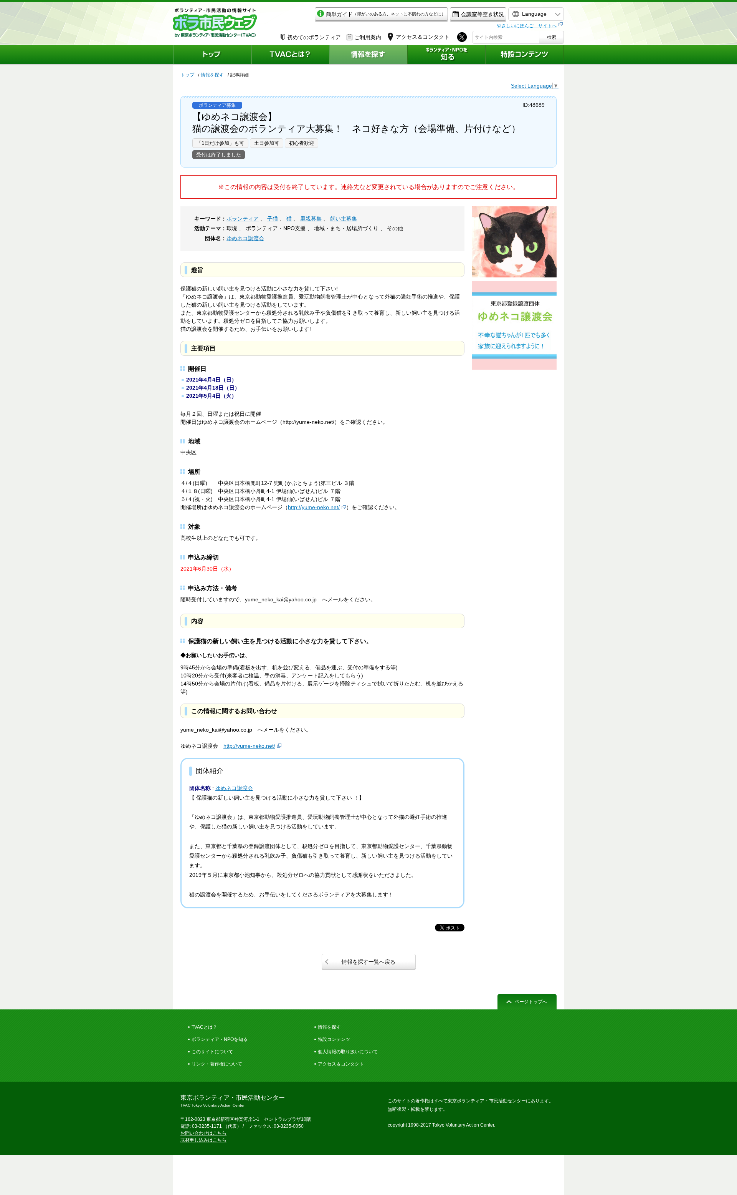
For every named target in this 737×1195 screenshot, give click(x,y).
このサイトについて (212, 1051)
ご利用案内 (367, 37)
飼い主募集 (343, 219)
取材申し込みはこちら (203, 1140)
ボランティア (242, 219)
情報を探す (212, 75)
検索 (551, 37)
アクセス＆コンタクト (341, 1064)
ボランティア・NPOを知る (220, 1039)
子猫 (272, 219)
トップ (187, 75)
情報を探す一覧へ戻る (368, 962)
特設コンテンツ (334, 1039)
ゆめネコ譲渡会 (245, 238)
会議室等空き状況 (482, 14)
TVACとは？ (204, 1027)
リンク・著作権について (217, 1064)
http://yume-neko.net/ (314, 507)
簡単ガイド (386, 14)
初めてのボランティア (314, 37)
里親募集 (311, 219)
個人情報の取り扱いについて (348, 1051)
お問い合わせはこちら (203, 1133)
